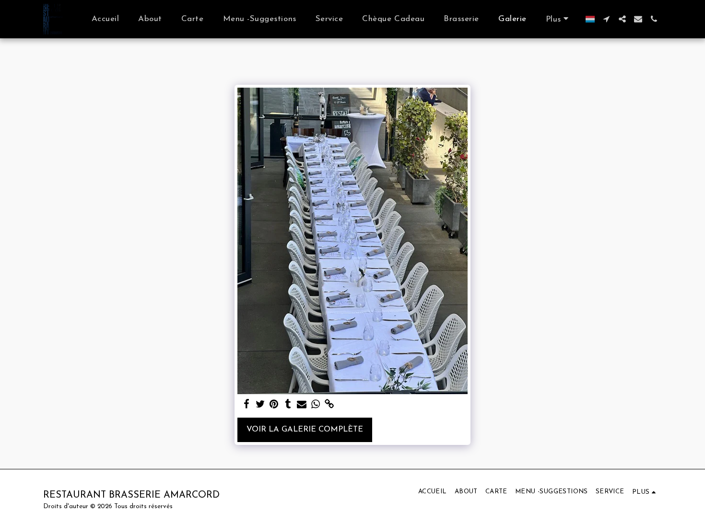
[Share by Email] (302, 404)
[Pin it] (274, 404)
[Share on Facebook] (246, 404)
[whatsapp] (316, 404)
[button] (606, 19)
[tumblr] (288, 404)
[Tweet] (260, 404)
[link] (330, 404)
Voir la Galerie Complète (305, 429)
